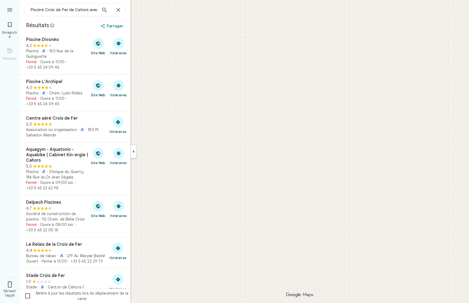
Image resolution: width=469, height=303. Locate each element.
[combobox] (64, 10)
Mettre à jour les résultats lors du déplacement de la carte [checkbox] (76, 296)
